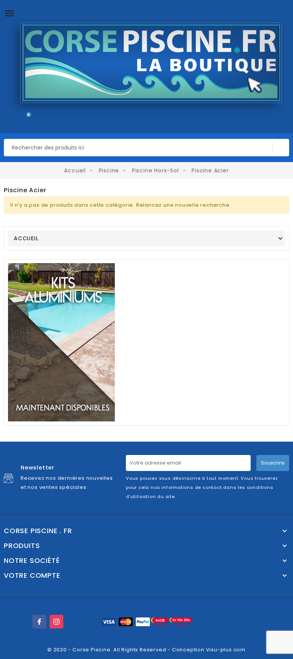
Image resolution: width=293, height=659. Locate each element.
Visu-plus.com (226, 649)
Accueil (26, 238)
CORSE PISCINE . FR (38, 530)
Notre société (32, 560)
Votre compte (32, 575)
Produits (22, 545)
